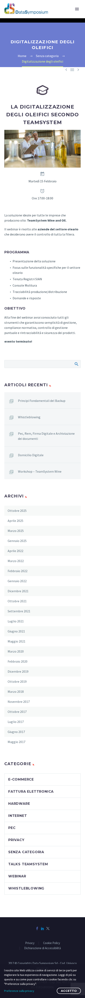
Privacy (29, 943)
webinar (17, 876)
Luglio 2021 (16, 621)
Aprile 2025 (15, 521)
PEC (11, 828)
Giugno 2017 (16, 732)
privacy (16, 840)
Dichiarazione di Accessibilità (42, 948)
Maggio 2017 (16, 742)
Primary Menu (77, 9)
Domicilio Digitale (31, 455)
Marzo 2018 (16, 691)
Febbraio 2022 (17, 571)
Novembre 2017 (19, 702)
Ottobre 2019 (17, 681)
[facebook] (37, 928)
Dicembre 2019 (18, 671)
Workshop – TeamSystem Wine (39, 471)
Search (76, 364)
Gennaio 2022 (17, 581)
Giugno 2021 (16, 631)
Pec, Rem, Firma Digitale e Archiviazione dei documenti (46, 436)
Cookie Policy (51, 943)
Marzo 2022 (16, 561)
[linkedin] (42, 928)
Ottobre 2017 (17, 712)
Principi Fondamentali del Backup (41, 401)
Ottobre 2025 (17, 511)
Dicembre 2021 (18, 591)
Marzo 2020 (16, 651)
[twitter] (48, 928)
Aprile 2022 (15, 551)
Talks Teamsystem (28, 864)
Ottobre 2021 (17, 601)
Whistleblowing (29, 417)
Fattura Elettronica (31, 791)
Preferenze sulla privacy (19, 991)
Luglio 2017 (16, 722)
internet (17, 816)
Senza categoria (26, 852)
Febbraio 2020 (17, 661)
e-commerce (21, 779)
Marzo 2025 (16, 531)
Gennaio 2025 (17, 541)
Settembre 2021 (19, 611)
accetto (69, 991)
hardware (19, 804)
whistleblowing (26, 888)
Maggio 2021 (16, 641)
